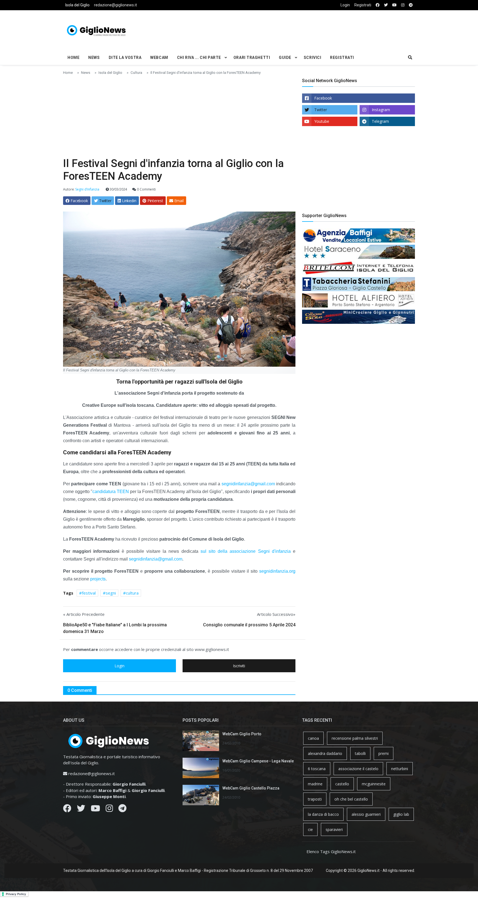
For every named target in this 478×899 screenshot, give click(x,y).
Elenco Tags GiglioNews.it (331, 851)
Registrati (362, 5)
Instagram (381, 109)
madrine (315, 783)
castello (342, 783)
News (94, 57)
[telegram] (411, 5)
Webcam (159, 57)
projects (98, 579)
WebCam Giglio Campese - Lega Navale (258, 761)
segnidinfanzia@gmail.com (248, 483)
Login (345, 5)
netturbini (399, 768)
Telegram (380, 121)
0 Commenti (146, 189)
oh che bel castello (351, 799)
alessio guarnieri (366, 814)
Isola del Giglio (77, 5)
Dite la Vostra (125, 57)
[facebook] (377, 5)
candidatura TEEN (110, 491)
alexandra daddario (325, 753)
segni (111, 593)
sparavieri (334, 829)
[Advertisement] (298, 29)
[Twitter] (81, 809)
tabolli (360, 753)
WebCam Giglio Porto (241, 734)
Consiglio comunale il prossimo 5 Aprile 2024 (249, 624)
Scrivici (312, 57)
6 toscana (317, 768)
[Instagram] (109, 809)
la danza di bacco (323, 814)
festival (89, 593)
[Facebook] (67, 809)
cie (310, 829)
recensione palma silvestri (355, 738)
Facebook (323, 98)
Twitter (320, 109)
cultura (132, 593)
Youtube (321, 121)
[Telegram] (122, 809)
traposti (315, 799)
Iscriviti (239, 665)
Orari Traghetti (251, 57)
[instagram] (403, 5)
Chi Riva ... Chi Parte (199, 57)
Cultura (136, 72)
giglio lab (401, 814)
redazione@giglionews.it (115, 5)
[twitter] (386, 5)
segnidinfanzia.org (277, 571)
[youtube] (394, 5)
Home (73, 57)
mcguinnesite (374, 783)
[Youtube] (95, 809)
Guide (285, 57)
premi (383, 753)
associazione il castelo (358, 768)
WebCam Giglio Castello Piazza (250, 788)
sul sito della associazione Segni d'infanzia (246, 551)
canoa (313, 738)
